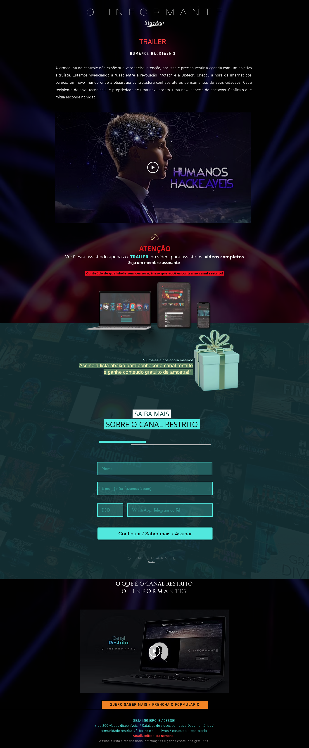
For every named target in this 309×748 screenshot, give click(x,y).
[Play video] (153, 167)
